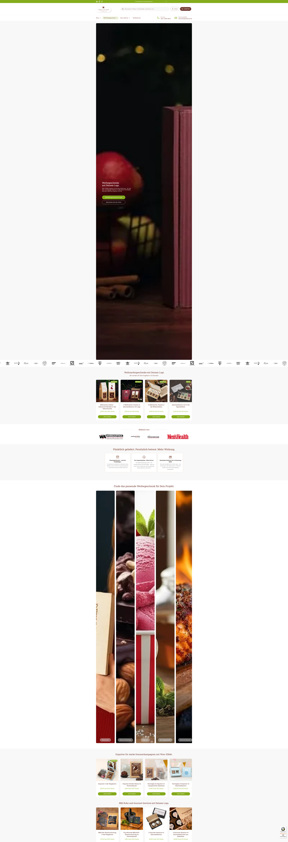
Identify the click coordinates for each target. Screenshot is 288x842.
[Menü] (285, 827)
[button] (185, 9)
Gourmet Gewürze (185, 740)
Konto (176, 9)
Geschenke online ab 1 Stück (113, 202)
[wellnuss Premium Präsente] (103, 9)
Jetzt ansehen (107, 417)
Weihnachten (105, 740)
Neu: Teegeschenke (165, 740)
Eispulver (145, 740)
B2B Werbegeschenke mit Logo (113, 197)
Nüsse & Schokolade (125, 740)
